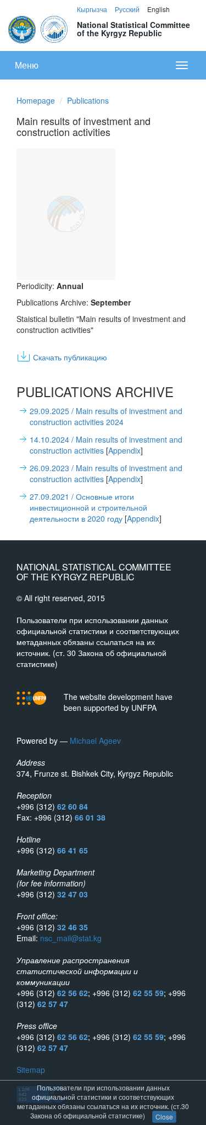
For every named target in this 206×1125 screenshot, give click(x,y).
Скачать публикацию (70, 357)
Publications (88, 100)
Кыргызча (92, 9)
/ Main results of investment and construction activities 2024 (106, 416)
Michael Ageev (95, 740)
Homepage (35, 100)
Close (164, 1116)
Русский (127, 9)
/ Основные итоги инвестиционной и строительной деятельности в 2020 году (88, 507)
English (158, 9)
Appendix (124, 450)
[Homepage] (38, 27)
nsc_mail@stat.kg (71, 937)
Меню (26, 65)
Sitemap (30, 1069)
